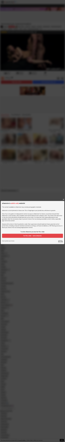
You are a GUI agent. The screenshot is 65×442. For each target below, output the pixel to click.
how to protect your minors (8, 241)
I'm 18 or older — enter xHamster (32, 235)
